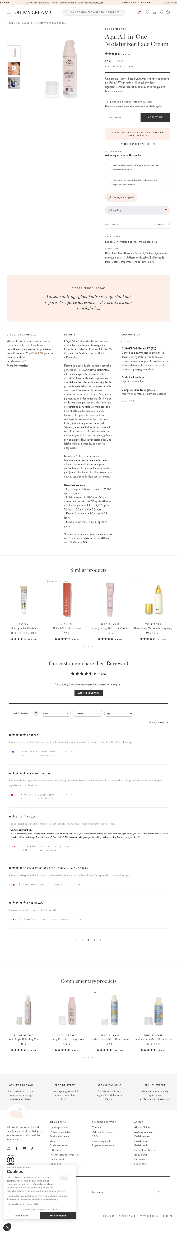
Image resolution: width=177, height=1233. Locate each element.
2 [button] (88, 646)
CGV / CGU (109, 1216)
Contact (96, 1127)
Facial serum (141, 1141)
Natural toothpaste (145, 1150)
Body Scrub (141, 1155)
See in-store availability (139, 144)
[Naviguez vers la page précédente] (76, 940)
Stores (53, 1141)
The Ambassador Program (64, 1155)
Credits (167, 1216)
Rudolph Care (115, 29)
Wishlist (160, 224)
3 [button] (92, 646)
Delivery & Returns (103, 1132)
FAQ (95, 1136)
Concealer (140, 1159)
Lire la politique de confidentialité (22, 1204)
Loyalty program (58, 1127)
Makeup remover (143, 1132)
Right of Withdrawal (103, 1145)
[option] (14, 52)
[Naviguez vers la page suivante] (101, 940)
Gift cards (55, 1150)
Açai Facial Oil (35, 353)
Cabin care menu (59, 1145)
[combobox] (56, 714)
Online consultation (60, 1132)
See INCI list (129, 401)
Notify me (155, 117)
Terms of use (127, 1216)
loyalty (117, 66)
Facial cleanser (142, 1136)
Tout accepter (58, 1215)
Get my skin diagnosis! (123, 197)
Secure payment (101, 1141)
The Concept (56, 1159)
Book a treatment (59, 1136)
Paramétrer (21, 1215)
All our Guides (142, 1127)
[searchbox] (21, 713)
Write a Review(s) (88, 693)
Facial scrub (141, 1145)
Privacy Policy (149, 1216)
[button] (7, 1227)
